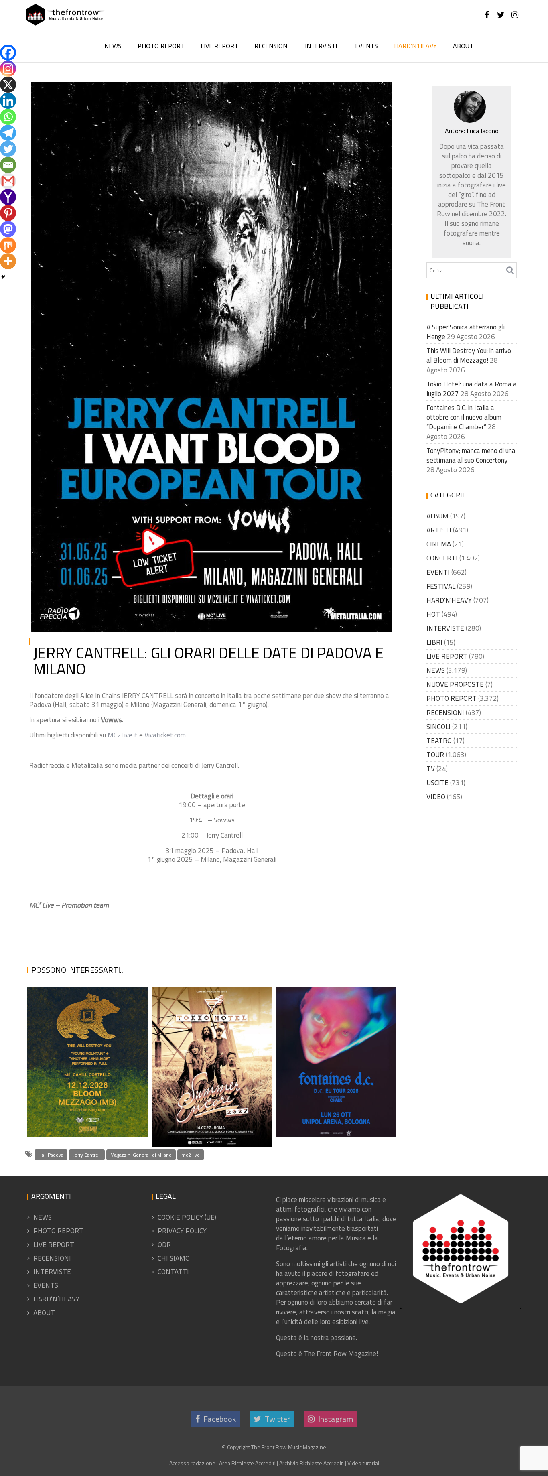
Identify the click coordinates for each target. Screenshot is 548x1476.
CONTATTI (173, 1272)
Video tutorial (363, 1463)
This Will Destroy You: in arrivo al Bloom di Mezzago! (86, 1099)
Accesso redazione (192, 1463)
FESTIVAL (440, 586)
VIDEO (435, 797)
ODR (164, 1244)
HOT (433, 614)
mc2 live (190, 1155)
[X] (8, 85)
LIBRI (434, 642)
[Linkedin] (8, 101)
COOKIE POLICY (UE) (187, 1217)
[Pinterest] (8, 213)
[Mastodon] (8, 229)
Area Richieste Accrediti (247, 1463)
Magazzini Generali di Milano (141, 1155)
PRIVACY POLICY (182, 1231)
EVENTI (438, 572)
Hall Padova (51, 1155)
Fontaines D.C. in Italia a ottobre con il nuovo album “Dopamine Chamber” (332, 1089)
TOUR (435, 754)
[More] (8, 261)
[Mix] (8, 245)
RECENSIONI (271, 46)
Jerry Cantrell (87, 1155)
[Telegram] (8, 133)
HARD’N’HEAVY (415, 46)
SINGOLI (438, 726)
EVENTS (366, 46)
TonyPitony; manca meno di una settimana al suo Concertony (471, 455)
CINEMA (438, 544)
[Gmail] (8, 181)
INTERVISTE (322, 46)
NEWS (113, 46)
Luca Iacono (116, 94)
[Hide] (3, 277)
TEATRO (439, 740)
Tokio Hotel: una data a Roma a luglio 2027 (206, 1127)
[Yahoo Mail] (8, 197)
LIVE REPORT (219, 46)
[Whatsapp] (8, 117)
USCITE (437, 783)
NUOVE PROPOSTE (455, 684)
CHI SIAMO (174, 1258)
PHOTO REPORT (161, 46)
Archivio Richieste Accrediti (311, 1463)
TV (430, 768)
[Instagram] (8, 69)
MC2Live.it (123, 735)
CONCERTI (442, 558)
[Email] (8, 165)
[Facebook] (8, 53)
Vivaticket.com (165, 735)
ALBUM (437, 516)
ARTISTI (438, 530)
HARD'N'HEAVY (339, 94)
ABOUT (463, 46)
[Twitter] (8, 149)
